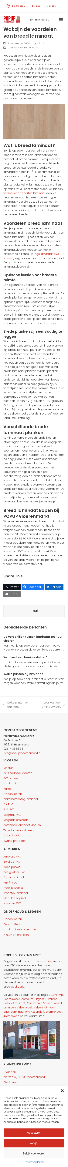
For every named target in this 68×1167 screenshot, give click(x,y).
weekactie (17, 987)
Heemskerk (10, 999)
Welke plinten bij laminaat (23, 674)
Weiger (34, 1143)
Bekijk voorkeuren (34, 1153)
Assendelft (38, 1012)
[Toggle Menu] (61, 19)
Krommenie (34, 1003)
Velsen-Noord (52, 1003)
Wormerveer (54, 1012)
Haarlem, (24, 1012)
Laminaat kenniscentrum (23, 47)
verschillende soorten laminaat (24, 193)
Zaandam (10, 1012)
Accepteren (34, 1132)
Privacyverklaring (34, 1162)
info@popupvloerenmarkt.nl (22, 753)
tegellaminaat (43, 254)
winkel (48, 961)
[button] (62, 1091)
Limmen (52, 999)
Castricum (26, 999)
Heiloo (7, 1003)
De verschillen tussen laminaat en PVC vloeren (32, 639)
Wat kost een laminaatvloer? (25, 657)
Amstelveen (11, 1016)
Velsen (38, 1007)
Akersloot (19, 1003)
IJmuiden (9, 1007)
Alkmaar (49, 1007)
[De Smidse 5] (8, 5)
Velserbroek (25, 1007)
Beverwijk (57, 995)
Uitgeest (40, 999)
